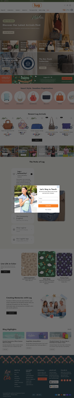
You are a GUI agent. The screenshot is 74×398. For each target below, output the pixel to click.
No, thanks (48, 209)
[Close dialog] (58, 187)
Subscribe (48, 206)
